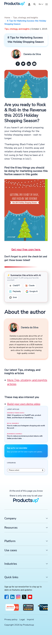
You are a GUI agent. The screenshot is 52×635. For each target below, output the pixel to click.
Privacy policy (10, 619)
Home (7, 17)
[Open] (34, 4)
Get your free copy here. (26, 249)
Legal (22, 619)
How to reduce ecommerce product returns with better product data (25, 437)
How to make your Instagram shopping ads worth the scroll (26, 427)
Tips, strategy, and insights (25, 17)
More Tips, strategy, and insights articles (27, 382)
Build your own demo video (23, 404)
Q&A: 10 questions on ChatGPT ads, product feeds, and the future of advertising (24, 416)
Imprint (30, 619)
